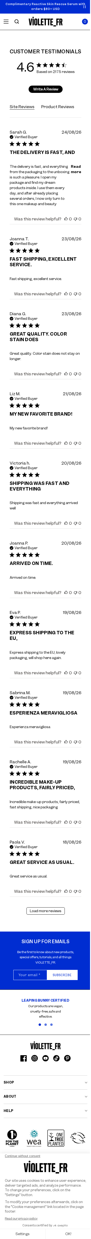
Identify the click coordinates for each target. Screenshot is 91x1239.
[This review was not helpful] (75, 219)
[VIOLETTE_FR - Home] (45, 21)
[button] (85, 21)
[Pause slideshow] (85, 7)
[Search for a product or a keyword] (16, 21)
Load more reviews (45, 911)
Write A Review (45, 89)
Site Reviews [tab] (22, 106)
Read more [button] (76, 169)
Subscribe (62, 975)
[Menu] (6, 21)
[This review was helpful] (66, 219)
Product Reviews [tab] (57, 106)
